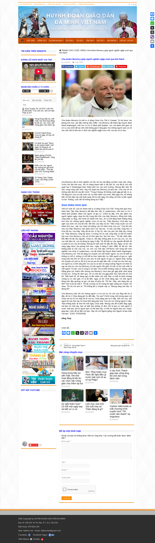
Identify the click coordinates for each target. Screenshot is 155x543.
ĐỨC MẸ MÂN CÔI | (25, 4)
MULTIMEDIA (111, 40)
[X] (152, 27)
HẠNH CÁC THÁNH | (69, 4)
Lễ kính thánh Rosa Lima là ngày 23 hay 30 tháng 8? (44, 135)
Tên (64, 462)
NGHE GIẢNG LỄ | (39, 4)
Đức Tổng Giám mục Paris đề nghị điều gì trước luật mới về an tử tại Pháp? (96, 376)
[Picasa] (133, 4)
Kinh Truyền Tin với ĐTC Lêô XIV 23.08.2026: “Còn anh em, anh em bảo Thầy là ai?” (38, 111)
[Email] (152, 41)
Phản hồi (47, 100)
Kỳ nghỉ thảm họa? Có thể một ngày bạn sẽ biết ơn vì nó (72, 406)
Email (65, 470)
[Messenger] (152, 18)
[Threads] (152, 32)
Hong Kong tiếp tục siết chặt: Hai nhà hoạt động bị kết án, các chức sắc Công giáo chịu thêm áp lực (72, 378)
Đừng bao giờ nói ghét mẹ (120, 344)
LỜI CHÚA (69, 40)
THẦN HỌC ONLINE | (54, 4)
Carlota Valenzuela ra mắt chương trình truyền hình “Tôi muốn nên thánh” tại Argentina (120, 411)
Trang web (66, 477)
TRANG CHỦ (22, 40)
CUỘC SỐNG (80, 50)
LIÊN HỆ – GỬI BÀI (126, 40)
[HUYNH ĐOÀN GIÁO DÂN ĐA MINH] (77, 22)
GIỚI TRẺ (100, 40)
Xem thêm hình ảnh (74, 205)
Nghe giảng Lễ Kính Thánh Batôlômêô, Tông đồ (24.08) (45, 157)
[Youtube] (136, 4)
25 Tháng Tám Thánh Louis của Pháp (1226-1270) (44, 180)
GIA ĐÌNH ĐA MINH (55, 40)
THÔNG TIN (41, 40)
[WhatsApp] (152, 23)
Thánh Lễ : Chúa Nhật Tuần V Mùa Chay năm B (74, 345)
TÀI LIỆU (79, 40)
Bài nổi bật (36, 100)
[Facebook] (129, 4)
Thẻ (24, 105)
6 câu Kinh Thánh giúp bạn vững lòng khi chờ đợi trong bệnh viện (119, 374)
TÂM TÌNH (89, 40)
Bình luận (66, 441)
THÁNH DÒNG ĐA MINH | (86, 4)
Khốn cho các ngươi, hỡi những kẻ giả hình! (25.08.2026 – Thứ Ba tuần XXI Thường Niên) (44, 168)
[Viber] (152, 37)
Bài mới (26, 100)
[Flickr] (131, 4)
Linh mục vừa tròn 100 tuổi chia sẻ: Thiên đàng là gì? (95, 406)
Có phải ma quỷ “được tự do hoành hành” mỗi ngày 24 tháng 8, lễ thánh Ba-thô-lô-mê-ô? (44, 146)
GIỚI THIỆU (31, 40)
